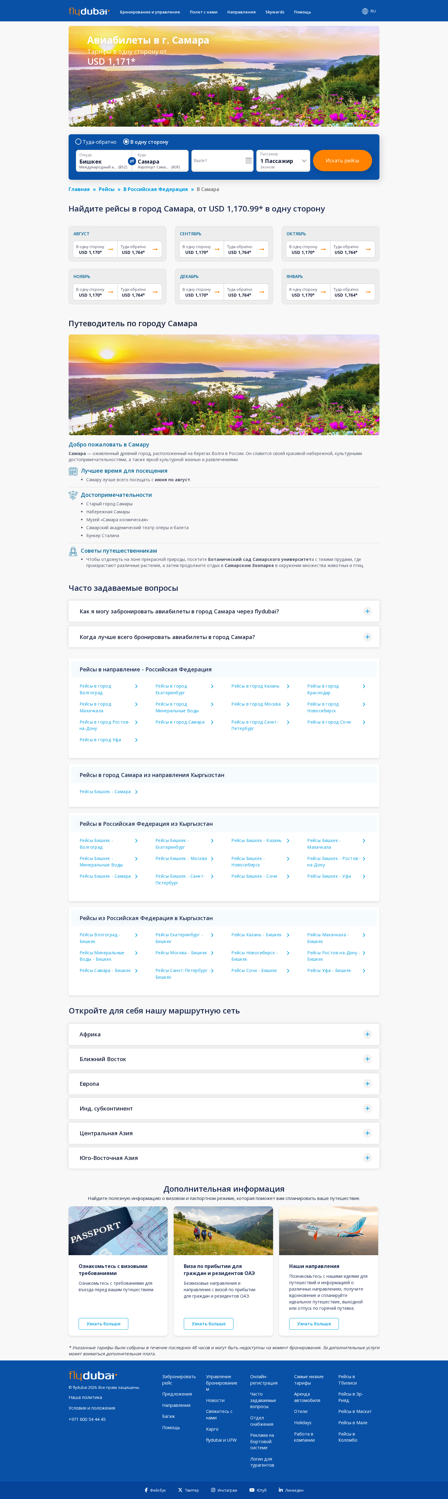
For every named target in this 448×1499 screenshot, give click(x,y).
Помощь (302, 12)
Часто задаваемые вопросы (263, 1400)
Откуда (85, 155)
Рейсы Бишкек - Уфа (329, 876)
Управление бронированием (221, 1383)
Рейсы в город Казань (255, 686)
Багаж (168, 1416)
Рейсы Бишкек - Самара (105, 791)
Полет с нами (204, 12)
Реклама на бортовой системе (262, 1441)
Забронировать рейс (179, 1380)
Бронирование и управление (150, 12)
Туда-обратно (99, 141)
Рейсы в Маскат (355, 1411)
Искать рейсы (342, 160)
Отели (301, 1411)
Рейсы (107, 189)
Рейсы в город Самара (179, 722)
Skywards (274, 12)
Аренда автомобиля (307, 1397)
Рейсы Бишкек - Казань (256, 840)
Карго (212, 1429)
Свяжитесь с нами (219, 1414)
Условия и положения (92, 1408)
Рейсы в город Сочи (329, 722)
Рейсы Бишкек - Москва (181, 858)
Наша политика (85, 1397)
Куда (142, 155)
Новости (215, 1400)
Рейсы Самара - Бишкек (105, 970)
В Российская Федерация (155, 189)
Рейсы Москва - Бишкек (181, 952)
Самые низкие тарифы (309, 1380)
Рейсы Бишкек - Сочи (254, 876)
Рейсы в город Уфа (100, 739)
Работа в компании (304, 1437)
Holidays (302, 1422)
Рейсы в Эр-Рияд (350, 1397)
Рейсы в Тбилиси (347, 1380)
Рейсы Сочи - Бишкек (254, 970)
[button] (224, 611)
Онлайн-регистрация (264, 1380)
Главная (79, 189)
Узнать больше (103, 1324)
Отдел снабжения (261, 1421)
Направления (241, 12)
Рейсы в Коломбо (347, 1437)
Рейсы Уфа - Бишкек (329, 970)
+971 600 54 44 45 (87, 1419)
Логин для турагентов (262, 1462)
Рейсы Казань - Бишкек (256, 934)
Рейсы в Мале (353, 1422)
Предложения (177, 1394)
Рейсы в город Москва (256, 704)
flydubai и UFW (221, 1440)
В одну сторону (149, 141)
